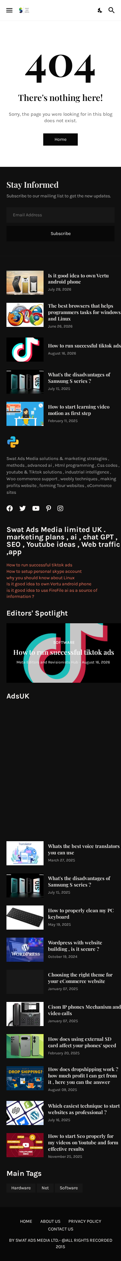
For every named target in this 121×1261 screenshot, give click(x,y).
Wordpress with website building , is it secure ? (75, 946)
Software (69, 1188)
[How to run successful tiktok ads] (25, 350)
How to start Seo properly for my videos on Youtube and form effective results (83, 1142)
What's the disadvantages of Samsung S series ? (79, 378)
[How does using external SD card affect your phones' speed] (25, 1046)
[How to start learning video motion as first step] (25, 414)
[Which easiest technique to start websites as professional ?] (25, 1113)
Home (60, 139)
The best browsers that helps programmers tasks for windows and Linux (84, 312)
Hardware (21, 1188)
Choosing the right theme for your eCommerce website (80, 978)
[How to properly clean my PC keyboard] (25, 917)
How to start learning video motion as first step (78, 410)
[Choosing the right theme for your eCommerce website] (25, 982)
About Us (50, 1221)
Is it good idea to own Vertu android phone (78, 279)
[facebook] (9, 508)
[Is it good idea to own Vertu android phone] (25, 283)
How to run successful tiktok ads (84, 346)
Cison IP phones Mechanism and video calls (84, 1010)
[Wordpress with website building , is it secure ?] (25, 950)
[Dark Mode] (100, 10)
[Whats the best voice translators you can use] (25, 853)
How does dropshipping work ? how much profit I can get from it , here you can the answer (83, 1075)
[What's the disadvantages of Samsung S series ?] (25, 382)
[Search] (112, 10)
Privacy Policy (84, 1221)
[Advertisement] (60, 766)
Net (45, 1188)
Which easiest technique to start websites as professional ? (84, 1109)
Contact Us (60, 1229)
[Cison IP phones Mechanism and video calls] (25, 1014)
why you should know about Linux (40, 578)
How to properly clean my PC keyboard (81, 913)
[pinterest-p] (48, 508)
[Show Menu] (9, 10)
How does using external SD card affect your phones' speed (82, 1042)
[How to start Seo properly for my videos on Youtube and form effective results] (25, 1145)
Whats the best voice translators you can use (84, 849)
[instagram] (60, 508)
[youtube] (36, 508)
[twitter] (22, 508)
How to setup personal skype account (44, 571)
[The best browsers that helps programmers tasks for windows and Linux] (25, 315)
